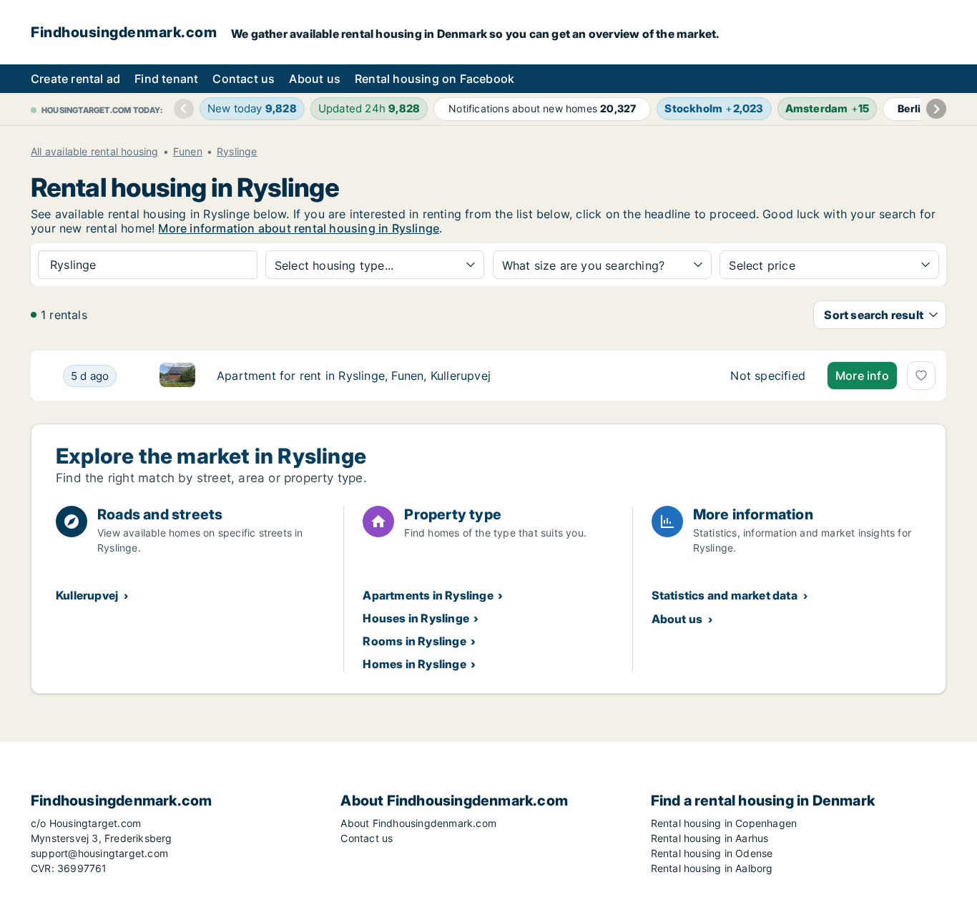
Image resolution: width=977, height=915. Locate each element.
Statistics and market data (724, 595)
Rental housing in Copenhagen (724, 823)
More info (862, 375)
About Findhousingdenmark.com (418, 823)
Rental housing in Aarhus (710, 838)
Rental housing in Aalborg (712, 868)
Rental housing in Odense (712, 853)
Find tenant (166, 79)
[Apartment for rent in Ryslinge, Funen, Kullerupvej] (768, 376)
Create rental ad (75, 79)
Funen (187, 151)
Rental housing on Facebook (434, 79)
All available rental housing (95, 151)
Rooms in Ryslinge (414, 641)
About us (314, 79)
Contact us (243, 79)
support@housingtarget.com (99, 853)
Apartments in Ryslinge (428, 595)
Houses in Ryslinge (416, 618)
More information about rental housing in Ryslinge (298, 228)
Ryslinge (237, 151)
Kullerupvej (87, 595)
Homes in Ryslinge (414, 664)
